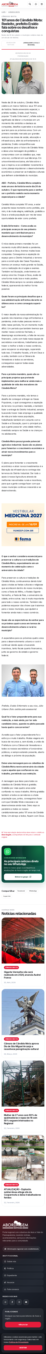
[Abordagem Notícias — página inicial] (10, 4)
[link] (23, 951)
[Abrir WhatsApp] (36, 4)
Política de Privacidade (18, 1342)
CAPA (3, 12)
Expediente (12, 1275)
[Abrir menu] (41, 4)
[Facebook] (12, 1302)
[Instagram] (19, 1302)
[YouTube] (26, 1302)
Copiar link (6, 896)
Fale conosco (13, 1289)
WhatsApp (33, 891)
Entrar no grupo (21, 877)
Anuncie (10, 1282)
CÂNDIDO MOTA (14, 12)
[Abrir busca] (30, 4)
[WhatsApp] (5, 1302)
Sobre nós (11, 1261)
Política (10, 1268)
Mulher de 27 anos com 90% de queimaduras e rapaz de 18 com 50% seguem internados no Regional (20, 1119)
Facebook (21, 891)
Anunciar (24, 1324)
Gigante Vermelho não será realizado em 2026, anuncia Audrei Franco (22, 975)
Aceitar (23, 1348)
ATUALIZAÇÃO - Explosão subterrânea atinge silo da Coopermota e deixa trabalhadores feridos (22, 1193)
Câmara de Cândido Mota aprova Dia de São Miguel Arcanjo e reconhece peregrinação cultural (21, 1046)
